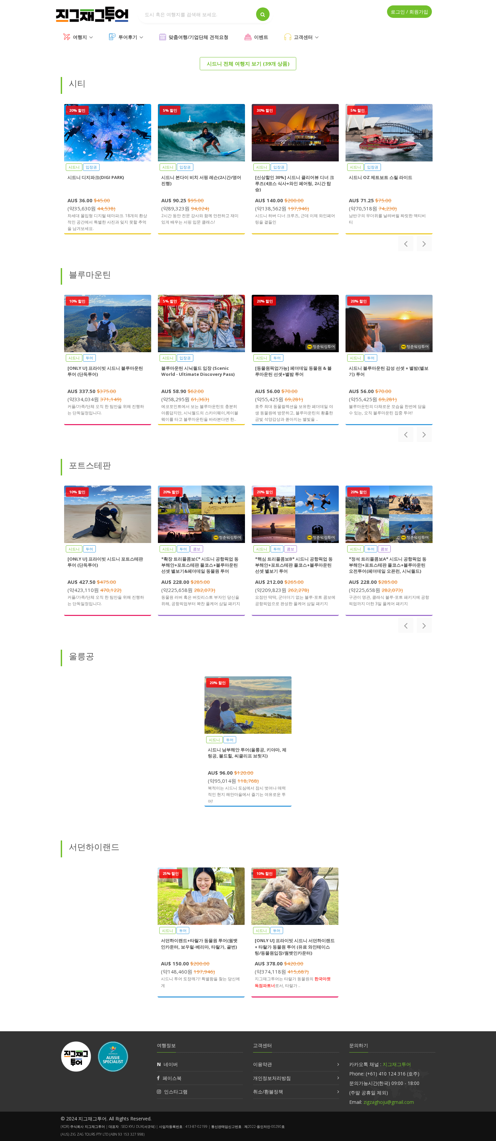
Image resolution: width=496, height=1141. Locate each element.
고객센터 (303, 37)
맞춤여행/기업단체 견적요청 (198, 37)
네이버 (171, 1064)
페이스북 (172, 1078)
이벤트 (261, 37)
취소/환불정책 (268, 1091)
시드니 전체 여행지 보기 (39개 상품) (248, 63)
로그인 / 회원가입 (409, 11)
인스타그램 (176, 1091)
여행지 (80, 37)
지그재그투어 (397, 1064)
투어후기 (127, 37)
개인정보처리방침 (272, 1078)
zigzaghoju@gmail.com (388, 1102)
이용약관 (262, 1064)
